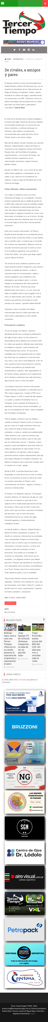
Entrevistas (18, 59)
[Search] (45, 3)
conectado (22, 680)
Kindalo (32, 1014)
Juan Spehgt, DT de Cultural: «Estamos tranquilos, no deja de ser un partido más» (24, 644)
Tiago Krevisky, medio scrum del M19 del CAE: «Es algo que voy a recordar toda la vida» (37, 647)
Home (9, 59)
